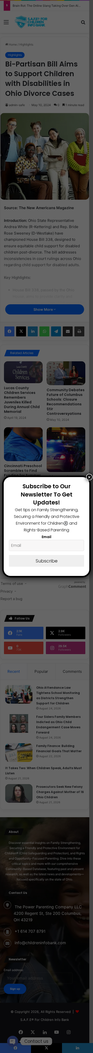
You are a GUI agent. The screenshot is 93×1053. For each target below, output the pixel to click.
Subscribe (47, 561)
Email (46, 536)
